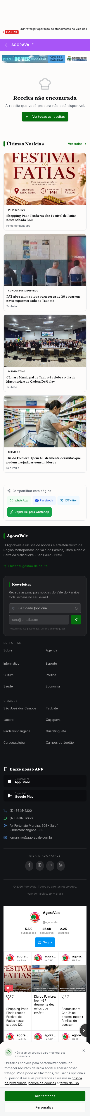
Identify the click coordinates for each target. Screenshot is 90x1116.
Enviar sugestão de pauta (28, 566)
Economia (53, 686)
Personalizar (45, 1107)
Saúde (8, 686)
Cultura (8, 675)
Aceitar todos (45, 1096)
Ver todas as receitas (48, 116)
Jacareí (8, 720)
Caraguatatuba (14, 742)
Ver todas (75, 144)
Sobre (7, 650)
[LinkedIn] (61, 866)
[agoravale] (10, 960)
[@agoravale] (35, 918)
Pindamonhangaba (16, 731)
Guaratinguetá (56, 731)
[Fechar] (83, 1050)
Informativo (11, 663)
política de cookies (42, 1083)
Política (51, 675)
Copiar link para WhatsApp (32, 512)
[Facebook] (29, 866)
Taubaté (52, 708)
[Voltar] (6, 45)
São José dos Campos (19, 708)
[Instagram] (40, 866)
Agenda (51, 650)
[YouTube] (50, 866)
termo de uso (69, 1083)
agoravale (24, 956)
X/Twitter (71, 500)
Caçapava (53, 720)
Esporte (51, 663)
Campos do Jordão (60, 742)
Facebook (46, 500)
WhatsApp (21, 500)
